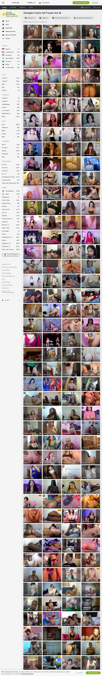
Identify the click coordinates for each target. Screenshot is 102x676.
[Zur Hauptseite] (15, 2)
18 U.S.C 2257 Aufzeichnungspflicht (8, 291)
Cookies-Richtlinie (27, 674)
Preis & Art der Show (61, 18)
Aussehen (30, 18)
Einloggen (95, 2)
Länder (44, 18)
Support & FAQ (6, 264)
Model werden (6, 282)
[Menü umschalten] (3, 2)
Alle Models (5, 288)
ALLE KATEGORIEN (12, 255)
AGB (3, 279)
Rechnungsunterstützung (9, 267)
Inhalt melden (6, 270)
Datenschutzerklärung (8, 276)
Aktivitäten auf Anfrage (83, 18)
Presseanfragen (6, 273)
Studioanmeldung (7, 285)
